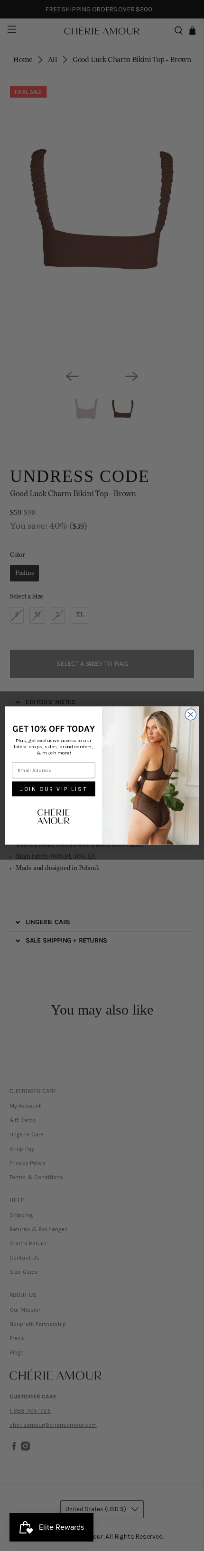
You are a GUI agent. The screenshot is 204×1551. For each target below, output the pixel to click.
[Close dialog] (190, 714)
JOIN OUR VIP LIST (53, 789)
